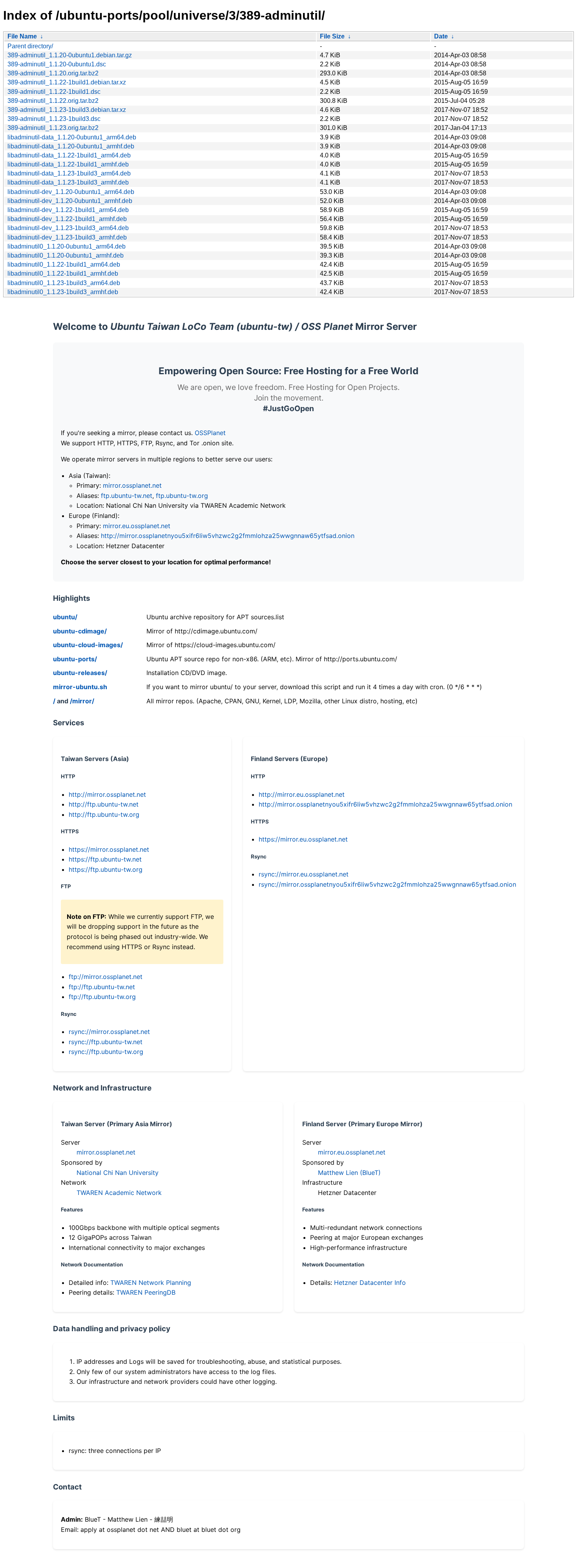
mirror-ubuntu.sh (80, 687)
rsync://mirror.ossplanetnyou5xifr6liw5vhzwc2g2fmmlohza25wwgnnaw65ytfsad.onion (387, 884)
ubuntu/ (65, 617)
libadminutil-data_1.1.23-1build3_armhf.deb (68, 182)
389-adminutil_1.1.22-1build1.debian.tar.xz (66, 82)
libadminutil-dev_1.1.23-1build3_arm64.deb (68, 228)
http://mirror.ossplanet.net (107, 794)
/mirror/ (82, 701)
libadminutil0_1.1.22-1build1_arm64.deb (63, 264)
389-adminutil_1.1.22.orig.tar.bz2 (53, 100)
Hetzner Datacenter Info (370, 1282)
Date (441, 36)
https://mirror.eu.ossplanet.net (303, 839)
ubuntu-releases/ (80, 673)
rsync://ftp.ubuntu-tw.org (106, 1052)
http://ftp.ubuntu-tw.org (104, 814)
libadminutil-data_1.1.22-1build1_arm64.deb (69, 155)
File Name (22, 36)
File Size (332, 36)
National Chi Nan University (118, 1172)
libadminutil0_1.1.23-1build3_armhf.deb (62, 292)
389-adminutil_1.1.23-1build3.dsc (53, 118)
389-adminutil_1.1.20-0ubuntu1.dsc (56, 64)
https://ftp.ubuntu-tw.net (105, 859)
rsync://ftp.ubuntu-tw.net (105, 1042)
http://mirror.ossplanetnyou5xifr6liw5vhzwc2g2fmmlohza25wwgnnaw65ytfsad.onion (227, 536)
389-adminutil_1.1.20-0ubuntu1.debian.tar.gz (69, 55)
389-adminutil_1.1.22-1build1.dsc (53, 91)
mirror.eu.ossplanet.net (136, 526)
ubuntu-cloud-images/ (88, 645)
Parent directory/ (30, 46)
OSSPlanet (210, 433)
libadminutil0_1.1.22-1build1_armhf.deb (62, 273)
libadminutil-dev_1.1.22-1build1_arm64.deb (68, 210)
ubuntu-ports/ (75, 659)
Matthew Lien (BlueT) (349, 1172)
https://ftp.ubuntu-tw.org (105, 869)
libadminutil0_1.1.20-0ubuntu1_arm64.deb (66, 246)
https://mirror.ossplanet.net (109, 849)
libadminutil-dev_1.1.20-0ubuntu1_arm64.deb (70, 191)
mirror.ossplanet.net (132, 485)
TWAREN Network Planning (150, 1282)
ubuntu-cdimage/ (80, 631)
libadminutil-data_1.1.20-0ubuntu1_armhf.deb (70, 146)
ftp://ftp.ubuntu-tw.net (102, 987)
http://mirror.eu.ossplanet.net (302, 794)
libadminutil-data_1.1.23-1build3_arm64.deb (69, 173)
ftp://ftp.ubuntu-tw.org (102, 997)
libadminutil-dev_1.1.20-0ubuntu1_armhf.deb (69, 201)
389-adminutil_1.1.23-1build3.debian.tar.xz (66, 109)
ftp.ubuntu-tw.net (126, 495)
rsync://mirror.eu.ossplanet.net (304, 874)
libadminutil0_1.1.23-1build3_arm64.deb (63, 283)
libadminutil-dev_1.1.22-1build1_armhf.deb (67, 219)
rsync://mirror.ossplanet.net (109, 1032)
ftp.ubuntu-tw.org (182, 495)
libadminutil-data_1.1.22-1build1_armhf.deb (68, 164)
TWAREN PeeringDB (145, 1292)
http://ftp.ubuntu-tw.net (104, 804)
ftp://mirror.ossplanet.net (105, 977)
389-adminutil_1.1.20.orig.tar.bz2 (53, 73)
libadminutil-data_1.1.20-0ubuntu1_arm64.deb (71, 137)
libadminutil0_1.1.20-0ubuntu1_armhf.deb (65, 255)
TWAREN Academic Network (119, 1193)
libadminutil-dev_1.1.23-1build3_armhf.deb (67, 237)
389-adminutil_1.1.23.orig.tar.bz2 (53, 127)
